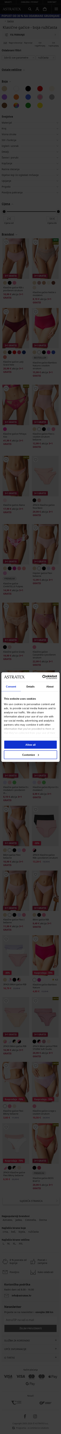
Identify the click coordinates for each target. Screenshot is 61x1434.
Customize (28, 754)
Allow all (30, 744)
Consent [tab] (11, 686)
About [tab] (50, 686)
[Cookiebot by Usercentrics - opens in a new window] (43, 677)
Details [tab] (30, 686)
